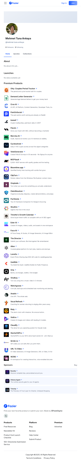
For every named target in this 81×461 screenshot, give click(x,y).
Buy (75, 365)
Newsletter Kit (9, 431)
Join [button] (73, 3)
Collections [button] (27, 54)
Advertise (58, 427)
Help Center (33, 435)
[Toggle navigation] (6, 3)
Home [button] (7, 54)
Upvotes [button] (16, 54)
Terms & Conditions (33, 458)
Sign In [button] (64, 3)
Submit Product (35, 439)
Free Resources (10, 427)
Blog (31, 427)
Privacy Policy (49, 458)
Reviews (32, 431)
